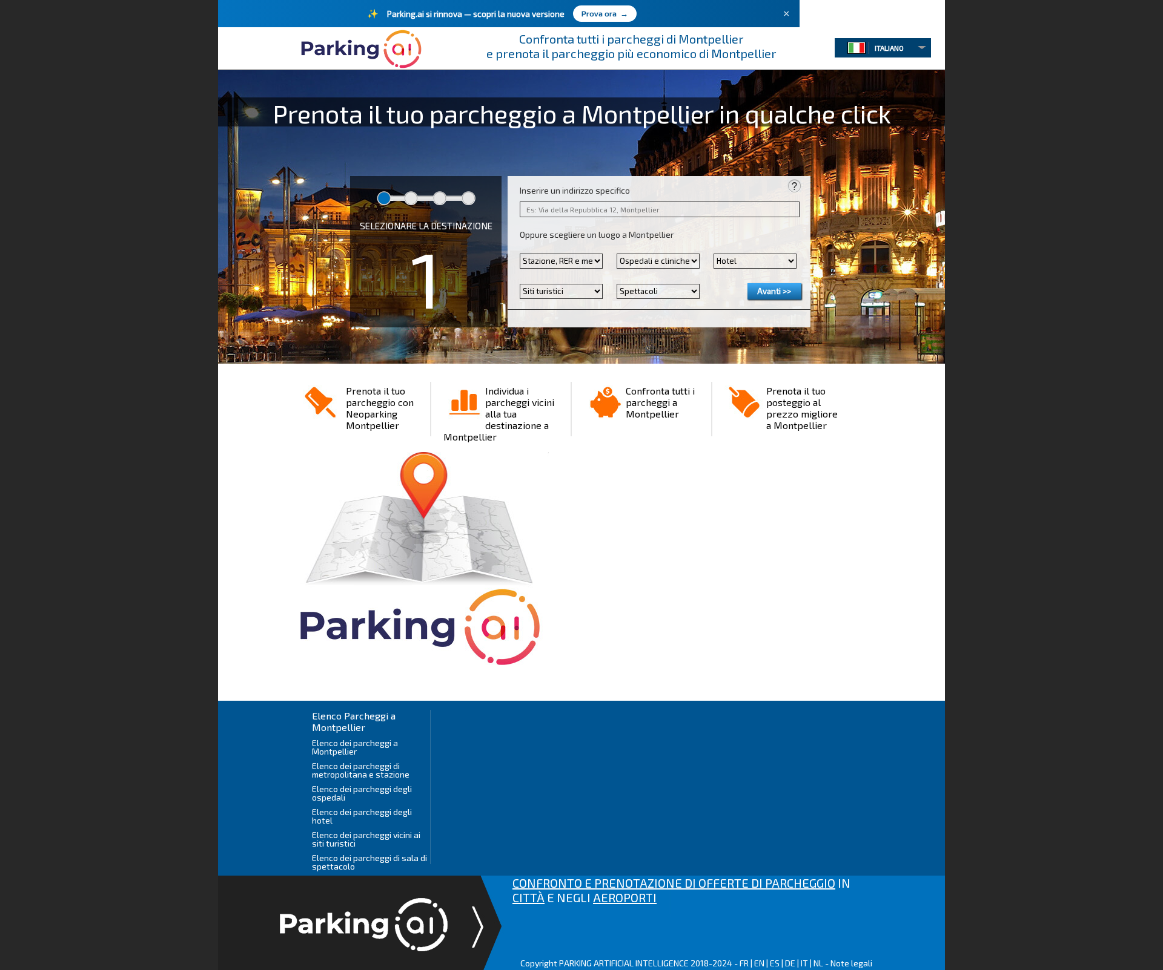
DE (790, 963)
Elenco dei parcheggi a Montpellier (355, 747)
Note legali (851, 963)
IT (804, 963)
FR (744, 963)
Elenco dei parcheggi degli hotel (362, 816)
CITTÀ (528, 897)
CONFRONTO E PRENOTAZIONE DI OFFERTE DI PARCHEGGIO (673, 883)
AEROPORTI (625, 897)
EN (759, 963)
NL (818, 963)
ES (775, 963)
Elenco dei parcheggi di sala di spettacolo (369, 862)
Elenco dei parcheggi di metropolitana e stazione (360, 770)
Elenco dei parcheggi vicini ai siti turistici (366, 839)
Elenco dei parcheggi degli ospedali (362, 793)
